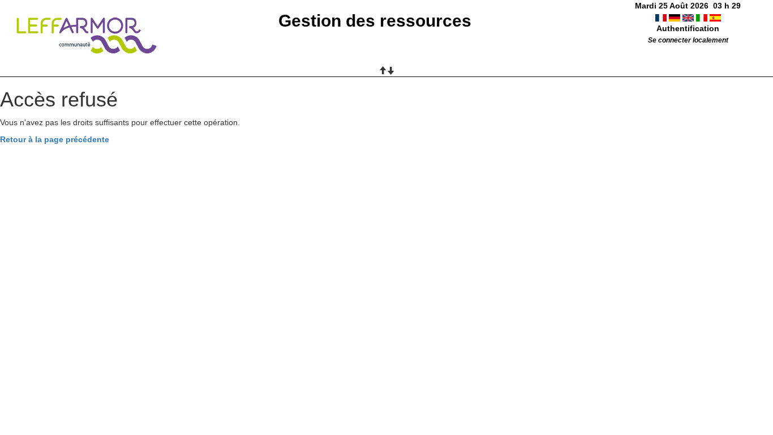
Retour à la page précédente (54, 139)
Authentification (687, 28)
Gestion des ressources (374, 20)
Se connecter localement (688, 40)
